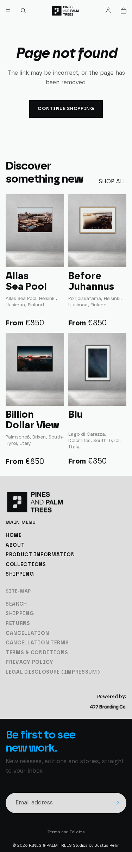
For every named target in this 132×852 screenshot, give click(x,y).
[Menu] (8, 10)
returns (18, 623)
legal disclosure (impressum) (53, 672)
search (16, 604)
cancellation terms (37, 642)
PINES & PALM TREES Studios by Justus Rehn (74, 845)
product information (40, 555)
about (15, 545)
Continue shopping (66, 108)
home (14, 535)
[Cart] (123, 10)
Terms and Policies (66, 832)
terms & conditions (37, 652)
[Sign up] (116, 802)
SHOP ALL (112, 181)
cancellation (27, 633)
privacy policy (30, 662)
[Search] (23, 10)
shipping (20, 574)
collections (26, 564)
